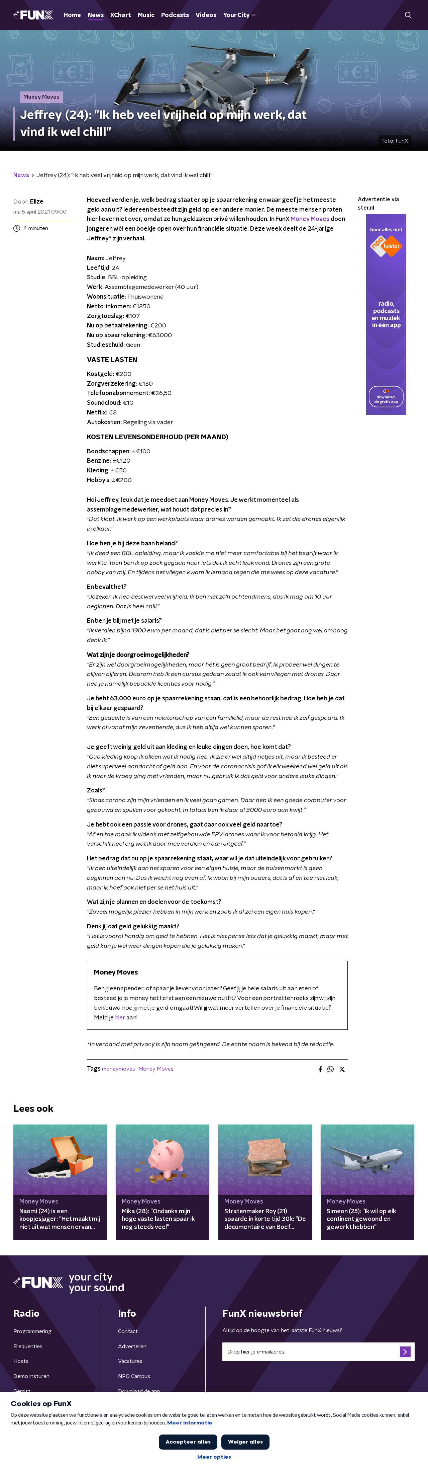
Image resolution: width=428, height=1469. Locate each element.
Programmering (32, 1331)
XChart (120, 15)
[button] (408, 15)
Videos (206, 15)
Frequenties (27, 1346)
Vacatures (130, 1361)
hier (120, 1018)
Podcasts (175, 15)
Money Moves (310, 219)
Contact (128, 1331)
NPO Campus (134, 1376)
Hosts (20, 1361)
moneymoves (118, 1069)
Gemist (21, 1391)
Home (72, 15)
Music (146, 15)
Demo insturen (31, 1376)
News (96, 15)
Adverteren (132, 1346)
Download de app (139, 1391)
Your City (236, 15)
